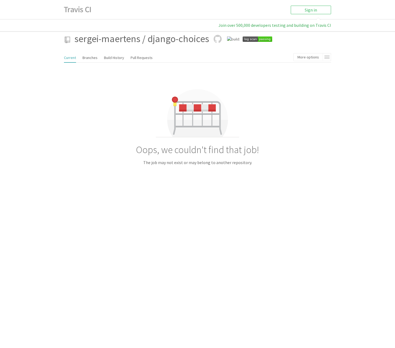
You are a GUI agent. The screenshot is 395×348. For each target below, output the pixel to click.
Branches (90, 57)
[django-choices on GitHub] (218, 39)
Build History (114, 57)
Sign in (311, 10)
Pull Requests (142, 57)
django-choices (178, 39)
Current (70, 57)
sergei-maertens (107, 39)
